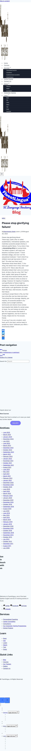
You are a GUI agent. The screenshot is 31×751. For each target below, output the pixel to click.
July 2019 (6, 511)
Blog (4, 660)
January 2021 (7, 480)
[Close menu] (0, 704)
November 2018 (8, 528)
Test (7, 106)
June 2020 (6, 489)
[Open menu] (2, 174)
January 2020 (7, 498)
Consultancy (9, 72)
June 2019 (6, 513)
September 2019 (8, 506)
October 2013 (7, 537)
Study (7, 109)
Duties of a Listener (6, 356)
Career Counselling (9, 621)
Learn (4, 736)
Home (6, 63)
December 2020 (8, 482)
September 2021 (8, 465)
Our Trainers (9, 90)
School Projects (9, 77)
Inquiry (15, 423)
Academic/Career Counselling (13, 74)
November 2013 (8, 535)
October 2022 (7, 450)
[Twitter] (15, 333)
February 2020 (8, 495)
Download (8, 111)
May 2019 (6, 515)
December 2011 (8, 543)
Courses (6, 65)
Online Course (8, 79)
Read (7, 97)
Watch (7, 104)
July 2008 (6, 548)
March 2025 (7, 434)
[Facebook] (15, 330)
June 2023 (6, 443)
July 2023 (6, 441)
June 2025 (6, 432)
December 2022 (8, 448)
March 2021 (7, 476)
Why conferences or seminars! (9, 351)
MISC (3, 218)
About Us (8, 86)
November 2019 (8, 502)
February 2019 (7, 522)
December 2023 (8, 439)
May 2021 (6, 471)
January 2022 (7, 458)
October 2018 (7, 530)
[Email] (15, 335)
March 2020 (7, 493)
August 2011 (7, 546)
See (7, 100)
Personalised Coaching (11, 70)
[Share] (15, 338)
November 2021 (8, 461)
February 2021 (7, 478)
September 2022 (8, 452)
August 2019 (7, 509)
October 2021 (7, 463)
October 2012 (7, 541)
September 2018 (8, 533)
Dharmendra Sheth (9, 231)
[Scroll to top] (2, 700)
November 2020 (8, 485)
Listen (7, 102)
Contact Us (7, 81)
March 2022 (7, 454)
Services (5, 712)
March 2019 (7, 519)
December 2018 (8, 526)
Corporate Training (10, 93)
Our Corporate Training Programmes (14, 626)
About (4, 726)
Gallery (8, 88)
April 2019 (6, 517)
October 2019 (7, 504)
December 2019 (8, 500)
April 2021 (6, 474)
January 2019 (7, 524)
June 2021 (6, 469)
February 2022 (7, 456)
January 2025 (7, 437)
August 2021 (7, 467)
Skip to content (5, 1)
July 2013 (6, 539)
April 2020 (6, 491)
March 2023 (7, 445)
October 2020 (7, 487)
